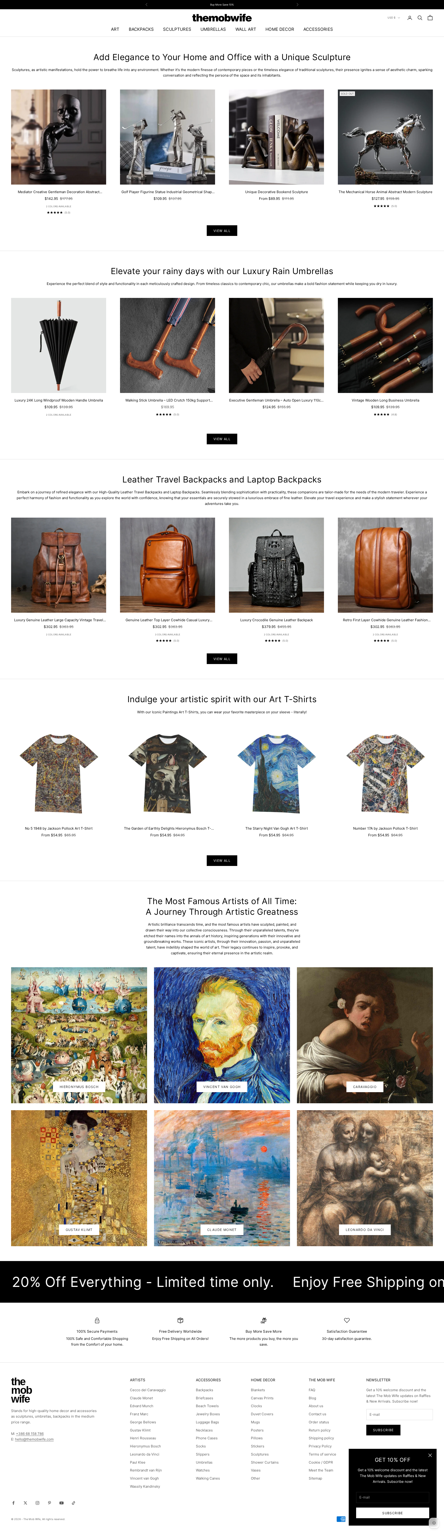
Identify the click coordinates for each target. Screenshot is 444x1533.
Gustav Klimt (79, 1230)
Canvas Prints (262, 1398)
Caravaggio (365, 1087)
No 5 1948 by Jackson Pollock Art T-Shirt (58, 828)
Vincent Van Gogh (221, 1087)
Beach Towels (207, 1406)
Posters (257, 1430)
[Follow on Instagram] (37, 1503)
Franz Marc (139, 1414)
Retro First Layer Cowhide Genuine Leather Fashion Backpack (385, 620)
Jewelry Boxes (208, 1414)
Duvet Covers (262, 1414)
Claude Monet (222, 1230)
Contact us (317, 1414)
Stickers (257, 1446)
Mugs (255, 1422)
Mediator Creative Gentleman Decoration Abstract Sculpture (58, 192)
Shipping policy (321, 1438)
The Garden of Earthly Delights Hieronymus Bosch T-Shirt (167, 828)
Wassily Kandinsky (145, 1486)
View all (222, 231)
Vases (256, 1470)
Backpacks (204, 1390)
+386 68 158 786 (30, 1433)
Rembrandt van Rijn (146, 1470)
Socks (201, 1446)
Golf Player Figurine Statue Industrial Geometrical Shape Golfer (167, 192)
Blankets (258, 1390)
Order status (319, 1422)
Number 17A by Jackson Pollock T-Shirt (385, 828)
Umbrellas (204, 1462)
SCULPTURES (177, 29)
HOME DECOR (279, 29)
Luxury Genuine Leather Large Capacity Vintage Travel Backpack (58, 620)
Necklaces (204, 1430)
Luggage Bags (207, 1422)
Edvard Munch (141, 1406)
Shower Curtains (265, 1462)
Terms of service (322, 1454)
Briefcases (204, 1398)
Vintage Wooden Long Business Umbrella (385, 400)
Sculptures (260, 1454)
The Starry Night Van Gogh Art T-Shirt (276, 828)
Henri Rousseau (143, 1438)
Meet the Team (321, 1470)
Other (255, 1478)
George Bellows (143, 1422)
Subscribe (392, 1513)
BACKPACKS (141, 29)
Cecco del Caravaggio (148, 1390)
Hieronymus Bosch (79, 1087)
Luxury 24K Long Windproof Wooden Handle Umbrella (59, 400)
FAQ (312, 1390)
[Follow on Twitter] (25, 1503)
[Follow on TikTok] (73, 1503)
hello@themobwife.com (34, 1439)
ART (115, 29)
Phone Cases (207, 1438)
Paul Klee (137, 1462)
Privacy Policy (320, 1446)
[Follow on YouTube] (61, 1503)
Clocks (256, 1406)
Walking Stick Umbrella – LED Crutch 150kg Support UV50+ (167, 400)
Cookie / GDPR (321, 1462)
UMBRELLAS (213, 29)
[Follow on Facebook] (13, 1503)
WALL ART (245, 29)
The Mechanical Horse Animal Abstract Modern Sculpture (385, 192)
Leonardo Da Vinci (365, 1230)
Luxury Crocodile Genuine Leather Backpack (276, 620)
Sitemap (315, 1478)
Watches (203, 1470)
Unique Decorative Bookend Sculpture (276, 192)
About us (316, 1406)
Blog (312, 1398)
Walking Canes (208, 1478)
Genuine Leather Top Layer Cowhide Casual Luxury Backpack (168, 620)
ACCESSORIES (318, 29)
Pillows (257, 1438)
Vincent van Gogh (144, 1478)
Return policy (319, 1430)
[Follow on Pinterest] (49, 1503)
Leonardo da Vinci (144, 1454)
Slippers (203, 1454)
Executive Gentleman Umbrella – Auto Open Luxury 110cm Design (276, 400)
